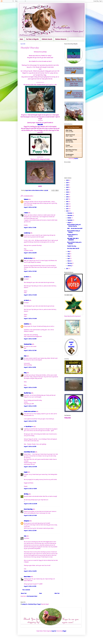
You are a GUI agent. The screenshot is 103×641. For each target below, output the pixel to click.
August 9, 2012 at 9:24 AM (30, 271)
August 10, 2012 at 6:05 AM (30, 503)
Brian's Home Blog (28, 509)
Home (21, 39)
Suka (25, 536)
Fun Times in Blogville (32, 39)
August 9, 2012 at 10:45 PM (30, 466)
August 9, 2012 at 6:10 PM (30, 446)
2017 (67, 199)
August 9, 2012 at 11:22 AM (30, 339)
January (70, 265)
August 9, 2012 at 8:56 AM (30, 253)
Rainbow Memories (60, 39)
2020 (67, 192)
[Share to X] (55, 190)
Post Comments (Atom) (32, 596)
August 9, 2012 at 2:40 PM (30, 387)
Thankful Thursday (71, 246)
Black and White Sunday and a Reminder (74, 242)
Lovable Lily (27, 233)
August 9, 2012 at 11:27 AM (30, 350)
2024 (67, 182)
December (70, 213)
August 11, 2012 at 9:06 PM (30, 571)
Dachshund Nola (28, 344)
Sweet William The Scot (29, 452)
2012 (67, 211)
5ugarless (54, 631)
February (70, 263)
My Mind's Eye (27, 393)
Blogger (64, 631)
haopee (25, 472)
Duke (25, 356)
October (70, 218)
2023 (67, 185)
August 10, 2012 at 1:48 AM (30, 488)
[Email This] (52, 190)
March (69, 261)
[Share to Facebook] (56, 190)
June (69, 254)
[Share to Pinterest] (58, 190)
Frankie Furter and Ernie (30, 411)
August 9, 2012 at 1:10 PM (30, 367)
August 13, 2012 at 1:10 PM (30, 586)
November (70, 215)
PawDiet (76, 158)
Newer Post (23, 593)
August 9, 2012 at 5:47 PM (30, 421)
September (70, 220)
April (69, 258)
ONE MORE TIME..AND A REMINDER (73, 239)
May (69, 256)
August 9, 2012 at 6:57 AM (30, 207)
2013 (67, 208)
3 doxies (26, 213)
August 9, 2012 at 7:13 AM (30, 227)
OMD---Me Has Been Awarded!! (74, 228)
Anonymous (26, 521)
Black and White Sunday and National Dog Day (74, 225)
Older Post (57, 593)
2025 (67, 180)
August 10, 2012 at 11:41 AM (30, 515)
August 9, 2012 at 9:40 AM (30, 295)
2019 (67, 194)
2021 (67, 190)
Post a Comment (26, 590)
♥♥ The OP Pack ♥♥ (28, 426)
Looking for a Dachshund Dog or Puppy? (31, 604)
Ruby (25, 372)
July (69, 251)
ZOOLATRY (40, 124)
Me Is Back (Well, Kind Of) (73, 248)
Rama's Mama (27, 576)
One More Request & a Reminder (72, 235)
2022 (67, 187)
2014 (67, 206)
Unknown (26, 199)
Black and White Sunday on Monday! (73, 231)
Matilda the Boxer (28, 258)
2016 (67, 201)
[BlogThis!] (53, 190)
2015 (67, 204)
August (69, 222)
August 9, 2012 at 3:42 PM (30, 406)
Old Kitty (26, 494)
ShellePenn (26, 324)
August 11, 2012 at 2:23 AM (30, 530)
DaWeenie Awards (47, 39)
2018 (67, 197)
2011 (67, 268)
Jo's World (26, 277)
